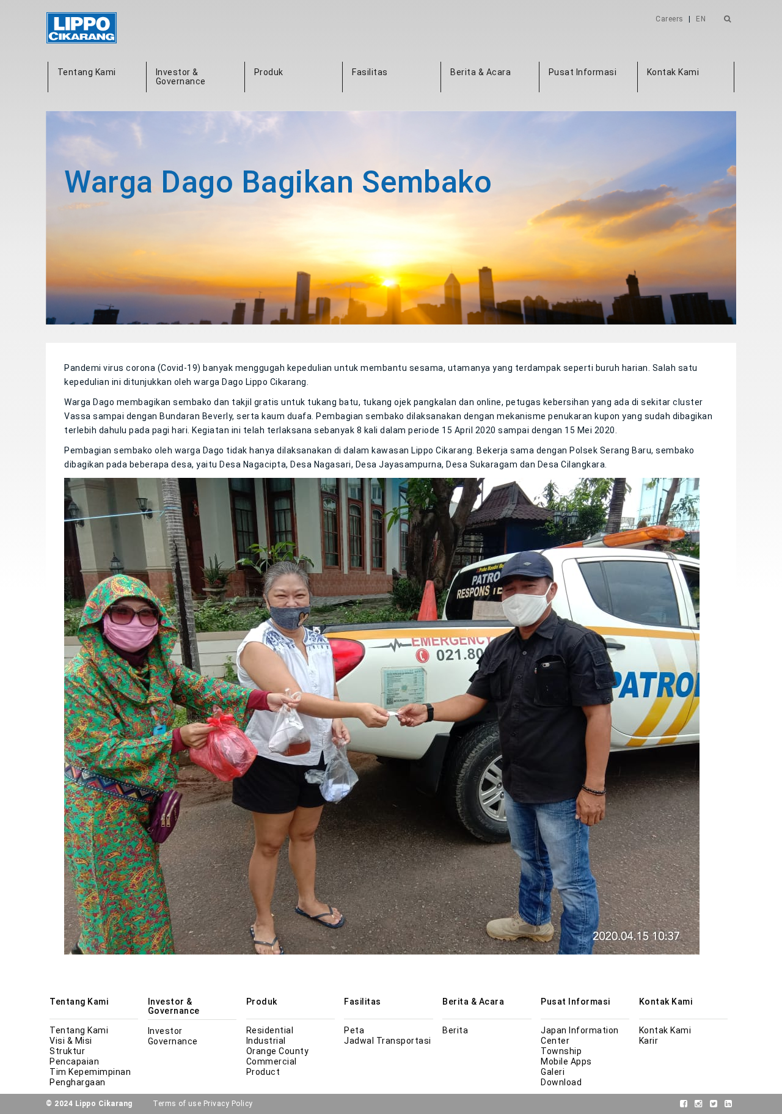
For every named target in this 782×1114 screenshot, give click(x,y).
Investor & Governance (181, 76)
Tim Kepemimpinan (90, 1072)
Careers (670, 19)
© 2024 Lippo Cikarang (89, 1103)
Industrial (266, 1041)
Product (263, 1072)
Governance (173, 1041)
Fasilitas (370, 72)
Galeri (553, 1072)
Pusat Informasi (583, 72)
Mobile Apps (566, 1061)
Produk (268, 72)
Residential (270, 1030)
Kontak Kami (673, 72)
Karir (649, 1041)
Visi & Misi (70, 1041)
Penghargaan (77, 1082)
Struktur (67, 1051)
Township (561, 1051)
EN (701, 19)
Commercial (271, 1061)
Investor (165, 1031)
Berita (455, 1030)
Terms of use (177, 1103)
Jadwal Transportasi (387, 1041)
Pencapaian (74, 1061)
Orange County (277, 1051)
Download (561, 1082)
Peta (354, 1030)
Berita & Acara (480, 72)
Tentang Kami (86, 72)
